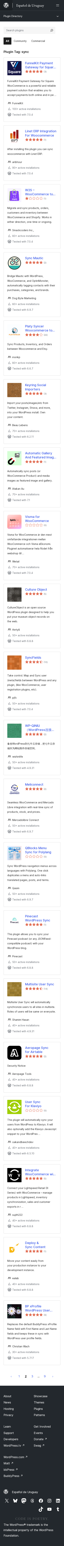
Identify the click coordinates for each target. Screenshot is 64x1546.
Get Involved (42, 1426)
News (7, 1402)
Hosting (9, 1409)
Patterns (39, 1415)
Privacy (8, 1415)
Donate (40, 1439)
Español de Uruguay (25, 1492)
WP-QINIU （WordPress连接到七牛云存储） (40, 728)
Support (9, 1433)
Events (38, 1433)
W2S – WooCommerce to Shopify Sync (39, 192)
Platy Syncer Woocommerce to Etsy (38, 328)
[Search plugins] (51, 30)
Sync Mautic (34, 258)
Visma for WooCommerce (37, 519)
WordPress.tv (14, 1445)
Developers (11, 1439)
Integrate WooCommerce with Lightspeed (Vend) (40, 1172)
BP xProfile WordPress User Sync (37, 1308)
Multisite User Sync (39, 984)
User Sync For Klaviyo (33, 1104)
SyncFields (33, 657)
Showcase (40, 1396)
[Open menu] (58, 5)
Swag (39, 1445)
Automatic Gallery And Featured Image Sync (40, 455)
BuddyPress (13, 1476)
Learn (7, 1426)
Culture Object (36, 589)
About (7, 1396)
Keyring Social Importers (35, 387)
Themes (39, 1402)
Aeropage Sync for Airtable (36, 1050)
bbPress (11, 1469)
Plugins (38, 1409)
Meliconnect (34, 784)
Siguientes (53, 1376)
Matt (9, 1463)
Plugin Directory (13, 16)
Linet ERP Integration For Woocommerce (40, 133)
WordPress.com (16, 1457)
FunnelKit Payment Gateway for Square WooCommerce (40, 65)
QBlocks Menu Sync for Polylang (38, 850)
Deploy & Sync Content (35, 1245)
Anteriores (11, 1376)
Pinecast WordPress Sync (37, 918)
